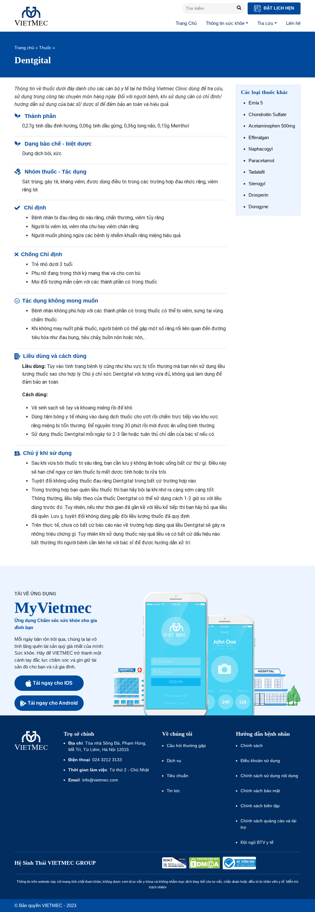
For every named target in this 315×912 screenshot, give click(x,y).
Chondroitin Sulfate (267, 114)
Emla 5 (256, 102)
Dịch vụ (174, 760)
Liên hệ (293, 23)
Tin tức (173, 790)
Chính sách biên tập (261, 805)
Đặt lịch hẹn (278, 8)
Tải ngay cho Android (53, 703)
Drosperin (258, 195)
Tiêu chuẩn (177, 775)
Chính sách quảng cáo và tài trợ (268, 824)
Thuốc (45, 47)
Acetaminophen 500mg (272, 125)
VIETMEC (31, 15)
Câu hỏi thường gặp (186, 745)
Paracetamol (261, 160)
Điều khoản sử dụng (260, 760)
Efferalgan (259, 137)
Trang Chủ (186, 23)
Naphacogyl (261, 148)
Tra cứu (265, 23)
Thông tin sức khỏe (225, 23)
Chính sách (252, 745)
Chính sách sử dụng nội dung (269, 775)
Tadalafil (257, 171)
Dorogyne (258, 206)
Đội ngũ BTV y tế (257, 842)
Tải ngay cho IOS (53, 683)
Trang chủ (24, 47)
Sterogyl (257, 183)
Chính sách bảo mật (260, 790)
